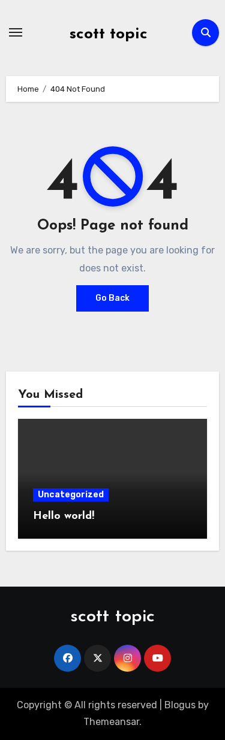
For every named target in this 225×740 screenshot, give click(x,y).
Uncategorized (71, 495)
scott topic (109, 34)
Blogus (180, 705)
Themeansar (111, 721)
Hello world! (63, 516)
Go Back (112, 298)
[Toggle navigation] (15, 32)
